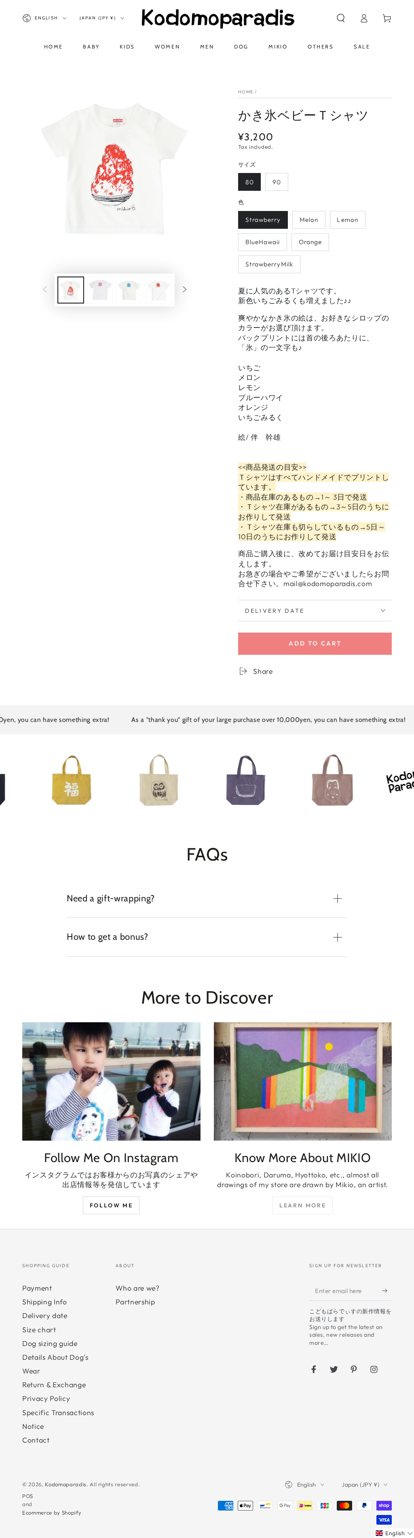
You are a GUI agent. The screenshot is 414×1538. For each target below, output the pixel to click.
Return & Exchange (54, 1384)
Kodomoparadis (66, 1484)
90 (276, 182)
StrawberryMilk (269, 264)
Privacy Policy (46, 1398)
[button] (340, 18)
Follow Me (111, 1205)
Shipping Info (44, 1301)
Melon (309, 220)
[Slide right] (184, 290)
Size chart (39, 1329)
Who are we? (137, 1288)
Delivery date (45, 1315)
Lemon (347, 220)
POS (27, 1496)
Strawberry (263, 220)
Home (245, 92)
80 (249, 182)
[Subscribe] (387, 1290)
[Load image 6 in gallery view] (158, 290)
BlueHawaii (262, 242)
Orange (310, 242)
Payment (37, 1288)
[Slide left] (45, 290)
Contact (36, 1440)
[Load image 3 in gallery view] (100, 290)
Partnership (135, 1301)
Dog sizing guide (50, 1343)
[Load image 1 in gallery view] (70, 290)
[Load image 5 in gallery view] (129, 290)
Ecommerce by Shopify (51, 1512)
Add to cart (315, 643)
